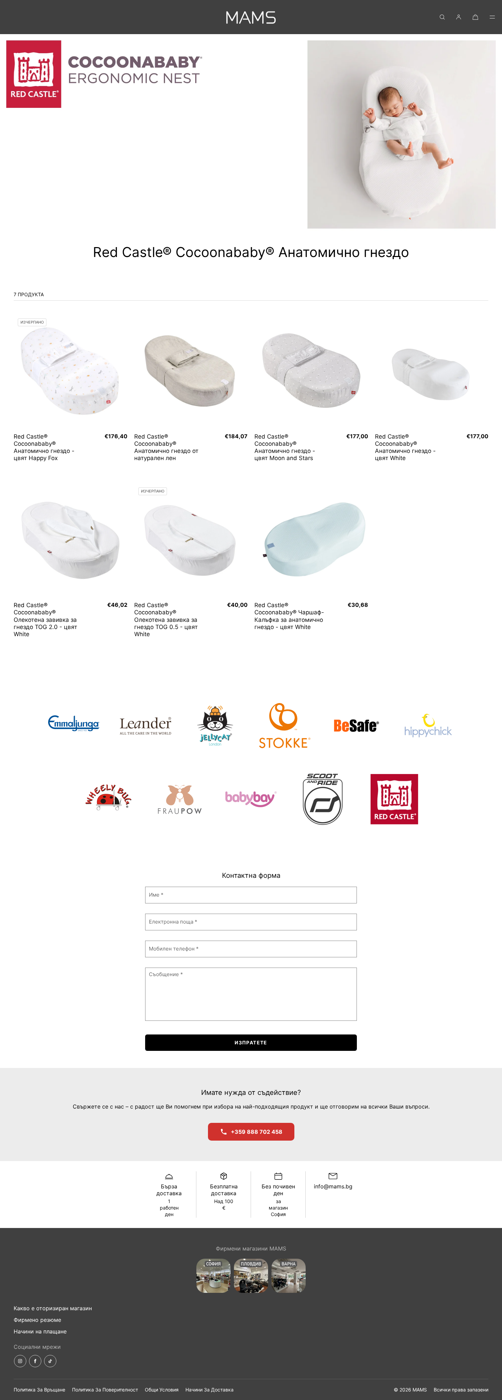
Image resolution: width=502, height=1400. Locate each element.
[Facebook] (35, 1361)
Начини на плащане (40, 1331)
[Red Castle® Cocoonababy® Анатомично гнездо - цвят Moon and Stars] (311, 371)
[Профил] (458, 17)
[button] (442, 17)
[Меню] (487, 17)
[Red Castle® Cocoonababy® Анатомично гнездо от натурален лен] (191, 371)
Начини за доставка (209, 1389)
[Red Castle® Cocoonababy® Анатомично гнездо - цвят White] (432, 371)
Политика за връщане (39, 1389)
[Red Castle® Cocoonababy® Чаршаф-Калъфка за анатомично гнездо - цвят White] (311, 540)
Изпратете (251, 1042)
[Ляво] (20, 371)
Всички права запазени (461, 1389)
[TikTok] (50, 1361)
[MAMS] (251, 17)
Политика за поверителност (105, 1389)
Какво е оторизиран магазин (53, 1308)
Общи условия (162, 1389)
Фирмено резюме (37, 1319)
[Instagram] (20, 1361)
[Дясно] (120, 371)
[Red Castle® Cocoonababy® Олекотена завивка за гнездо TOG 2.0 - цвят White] (70, 540)
